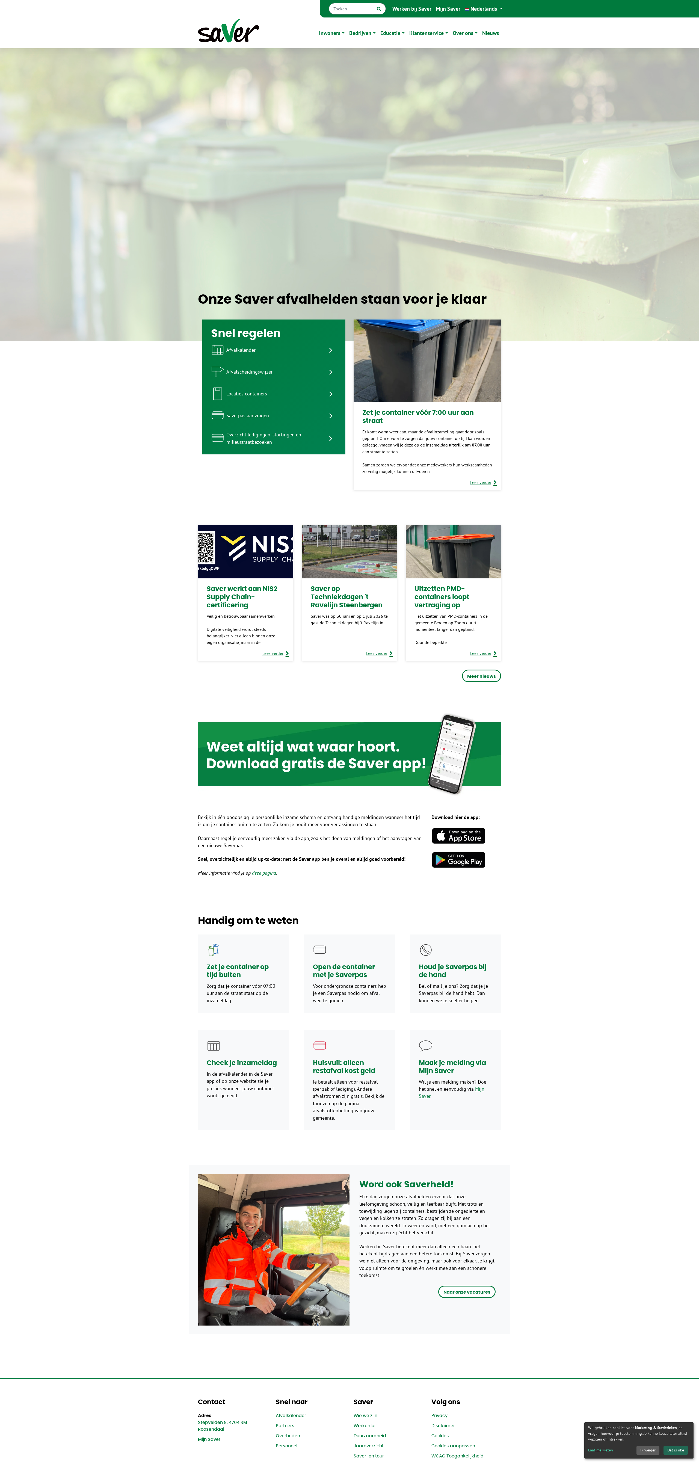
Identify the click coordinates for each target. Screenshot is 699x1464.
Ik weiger (648, 1450)
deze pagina (264, 873)
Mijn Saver (448, 8)
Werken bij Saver (411, 8)
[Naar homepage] (228, 32)
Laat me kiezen (600, 1450)
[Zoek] (379, 8)
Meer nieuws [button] (481, 676)
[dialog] (639, 1440)
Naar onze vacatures (466, 1292)
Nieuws (490, 33)
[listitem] (274, 350)
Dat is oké (675, 1450)
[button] (484, 8)
